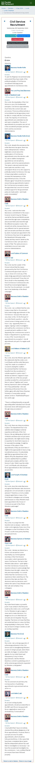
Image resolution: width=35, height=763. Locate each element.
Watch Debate (18, 39)
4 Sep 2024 (19, 8)
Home (3, 8)
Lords (27, 8)
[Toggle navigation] (31, 3)
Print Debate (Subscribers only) (18, 46)
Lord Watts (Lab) (16, 693)
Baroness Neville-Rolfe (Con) (20, 136)
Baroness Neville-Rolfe (18, 67)
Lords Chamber (9, 10)
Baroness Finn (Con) (17, 634)
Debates (10, 8)
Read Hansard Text (23, 36)
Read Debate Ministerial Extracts (17, 43)
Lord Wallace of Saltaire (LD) (20, 348)
